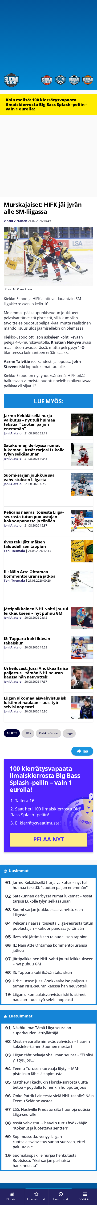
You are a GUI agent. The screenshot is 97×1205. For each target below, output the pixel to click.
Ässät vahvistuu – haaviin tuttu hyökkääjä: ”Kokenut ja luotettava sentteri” (50, 1125)
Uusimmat (19, 870)
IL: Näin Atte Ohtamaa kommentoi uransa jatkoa (30, 574)
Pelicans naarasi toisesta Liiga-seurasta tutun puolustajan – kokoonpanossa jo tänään (34, 516)
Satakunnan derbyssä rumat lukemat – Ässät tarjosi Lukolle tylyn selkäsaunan (34, 450)
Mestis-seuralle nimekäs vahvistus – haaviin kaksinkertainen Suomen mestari (51, 1044)
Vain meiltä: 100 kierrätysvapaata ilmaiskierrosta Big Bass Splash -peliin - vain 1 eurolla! (46, 104)
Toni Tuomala (14, 551)
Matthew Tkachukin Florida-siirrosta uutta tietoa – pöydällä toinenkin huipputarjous (50, 1085)
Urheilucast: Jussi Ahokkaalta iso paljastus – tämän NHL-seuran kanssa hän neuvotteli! (36, 673)
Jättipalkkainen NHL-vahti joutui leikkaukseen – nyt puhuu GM (36, 611)
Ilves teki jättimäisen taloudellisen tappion (25, 544)
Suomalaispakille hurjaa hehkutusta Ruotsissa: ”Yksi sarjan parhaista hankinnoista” (45, 1160)
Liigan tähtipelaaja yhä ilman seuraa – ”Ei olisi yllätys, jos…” (53, 1057)
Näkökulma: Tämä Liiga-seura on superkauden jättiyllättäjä (42, 1030)
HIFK (27, 733)
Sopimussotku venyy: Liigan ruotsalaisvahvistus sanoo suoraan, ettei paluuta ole (49, 1141)
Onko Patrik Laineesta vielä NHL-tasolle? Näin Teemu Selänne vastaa (53, 1098)
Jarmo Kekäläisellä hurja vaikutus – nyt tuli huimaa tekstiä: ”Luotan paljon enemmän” (29, 422)
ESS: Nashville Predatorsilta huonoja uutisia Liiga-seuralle (51, 1112)
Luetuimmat (20, 1016)
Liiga (69, 733)
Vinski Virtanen (15, 221)
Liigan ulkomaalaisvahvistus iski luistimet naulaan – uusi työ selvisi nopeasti (36, 702)
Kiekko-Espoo (48, 733)
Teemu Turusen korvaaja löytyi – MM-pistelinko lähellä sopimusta (46, 1071)
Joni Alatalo (12, 433)
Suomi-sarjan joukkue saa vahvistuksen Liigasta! (29, 477)
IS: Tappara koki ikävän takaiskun (27, 641)
